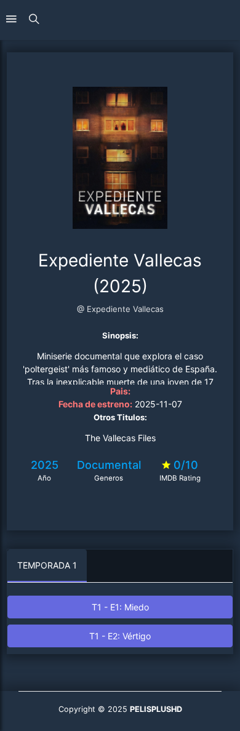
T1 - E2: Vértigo (120, 636)
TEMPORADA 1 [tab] (47, 565)
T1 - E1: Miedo (120, 607)
